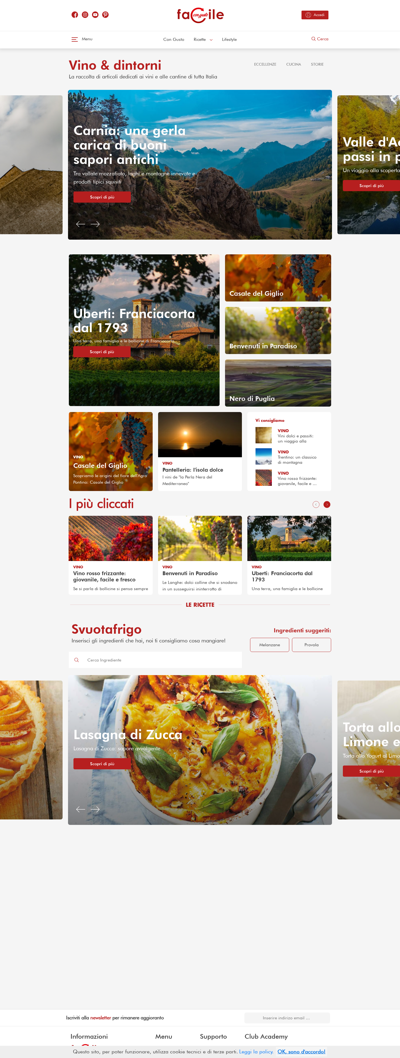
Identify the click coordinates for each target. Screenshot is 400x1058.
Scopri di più (102, 185)
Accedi (319, 15)
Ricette (200, 39)
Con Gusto (173, 39)
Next (327, 556)
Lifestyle (229, 39)
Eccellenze (265, 64)
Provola (311, 644)
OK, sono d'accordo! (301, 1051)
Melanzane (269, 644)
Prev (73, 556)
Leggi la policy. (256, 1051)
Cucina (293, 64)
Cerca (322, 38)
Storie (317, 64)
